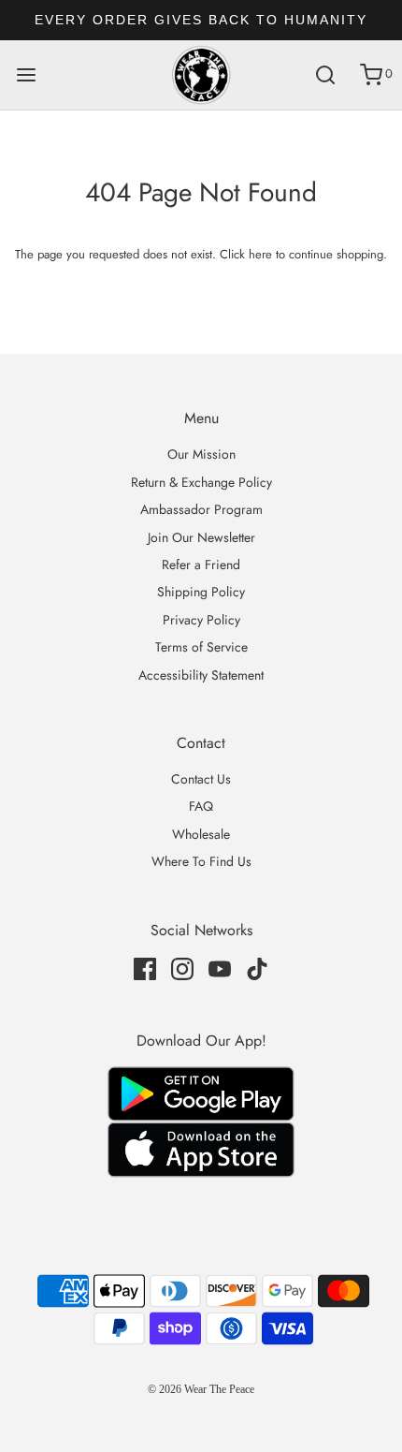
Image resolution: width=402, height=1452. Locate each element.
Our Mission (201, 454)
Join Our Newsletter (201, 537)
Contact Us (201, 779)
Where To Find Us (201, 861)
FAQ (201, 806)
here (260, 254)
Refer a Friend (201, 564)
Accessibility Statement (201, 675)
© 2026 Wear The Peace (201, 1389)
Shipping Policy (201, 591)
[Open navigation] (25, 74)
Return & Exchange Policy (201, 482)
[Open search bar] (325, 74)
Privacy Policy (201, 619)
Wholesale (201, 834)
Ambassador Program (201, 509)
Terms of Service (201, 647)
